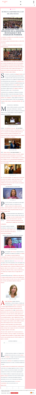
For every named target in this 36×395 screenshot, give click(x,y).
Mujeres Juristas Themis (18, 260)
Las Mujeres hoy (13, 16)
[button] (20, 1)
